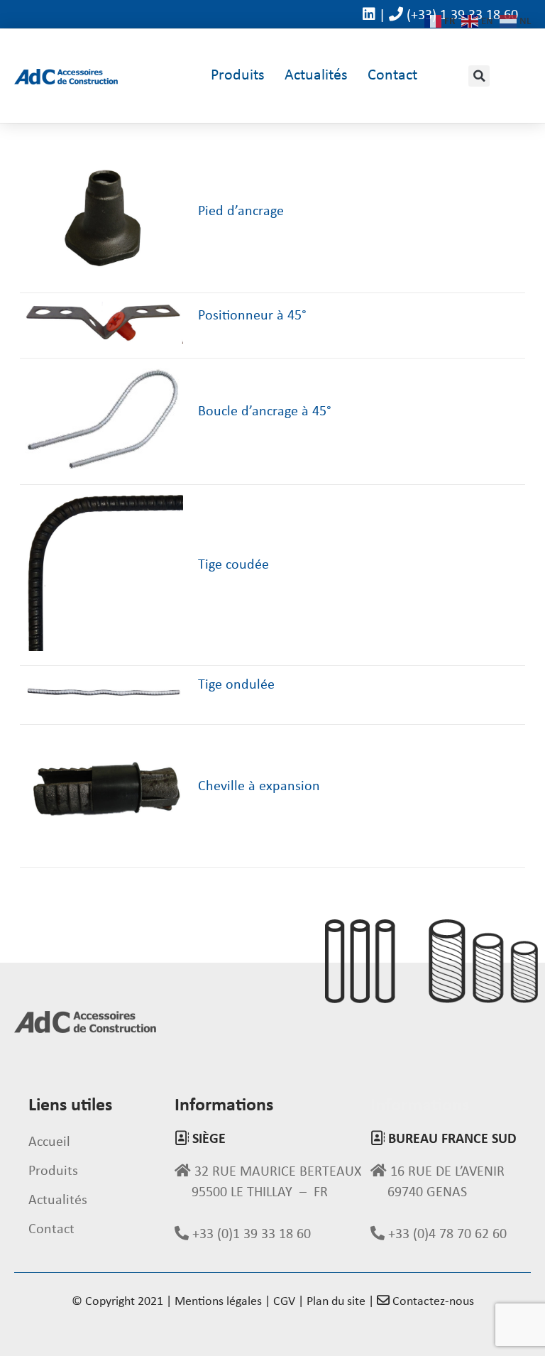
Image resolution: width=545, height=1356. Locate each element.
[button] (479, 76)
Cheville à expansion (259, 787)
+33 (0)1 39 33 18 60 (250, 1234)
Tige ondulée (236, 685)
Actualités (316, 75)
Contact (392, 75)
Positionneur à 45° (252, 316)
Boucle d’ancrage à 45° (264, 412)
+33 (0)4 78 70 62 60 (446, 1234)
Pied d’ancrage (241, 211)
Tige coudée (233, 565)
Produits (238, 75)
